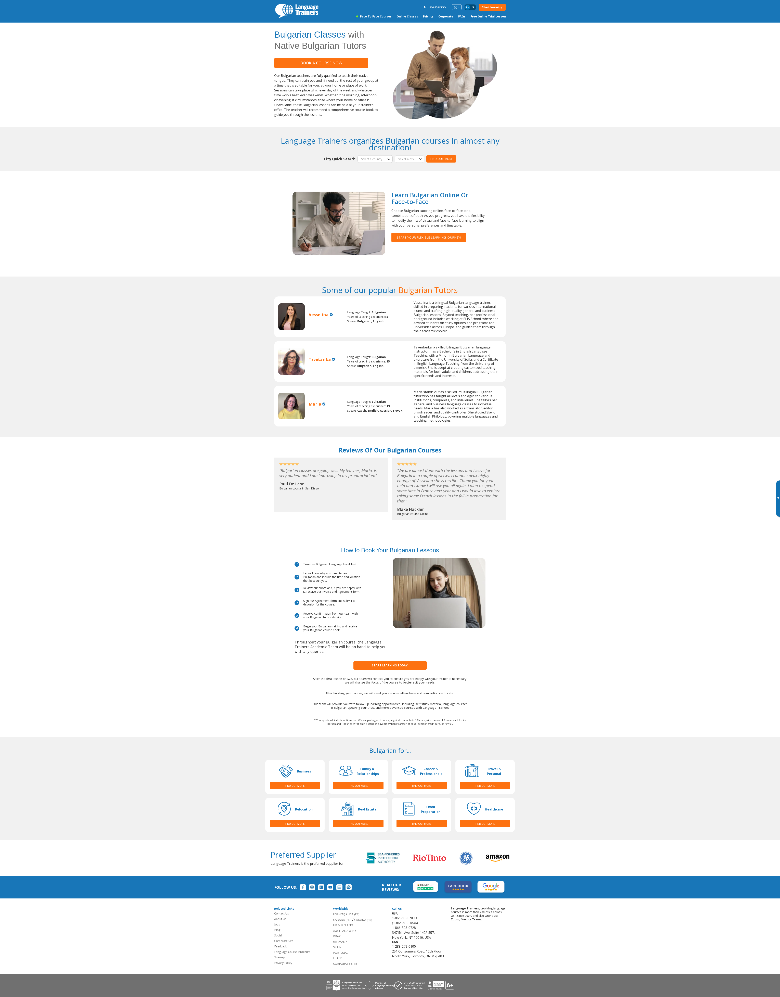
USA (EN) (339, 914)
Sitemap (279, 957)
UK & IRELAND (343, 925)
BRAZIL (338, 936)
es (472, 7)
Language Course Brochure (292, 952)
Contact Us (281, 913)
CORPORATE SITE (345, 964)
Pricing (428, 16)
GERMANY (340, 942)
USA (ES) (353, 914)
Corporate (445, 16)
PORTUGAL (340, 953)
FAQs (462, 16)
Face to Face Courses (376, 16)
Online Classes (407, 16)
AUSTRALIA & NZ (344, 931)
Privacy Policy (283, 963)
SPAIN (337, 947)
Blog (277, 930)
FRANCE (338, 958)
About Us (280, 919)
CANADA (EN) (342, 920)
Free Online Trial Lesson (488, 16)
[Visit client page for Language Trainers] (410, 985)
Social (278, 935)
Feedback (280, 946)
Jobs (277, 924)
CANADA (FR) (363, 920)
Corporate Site (283, 941)
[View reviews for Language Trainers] (440, 985)
